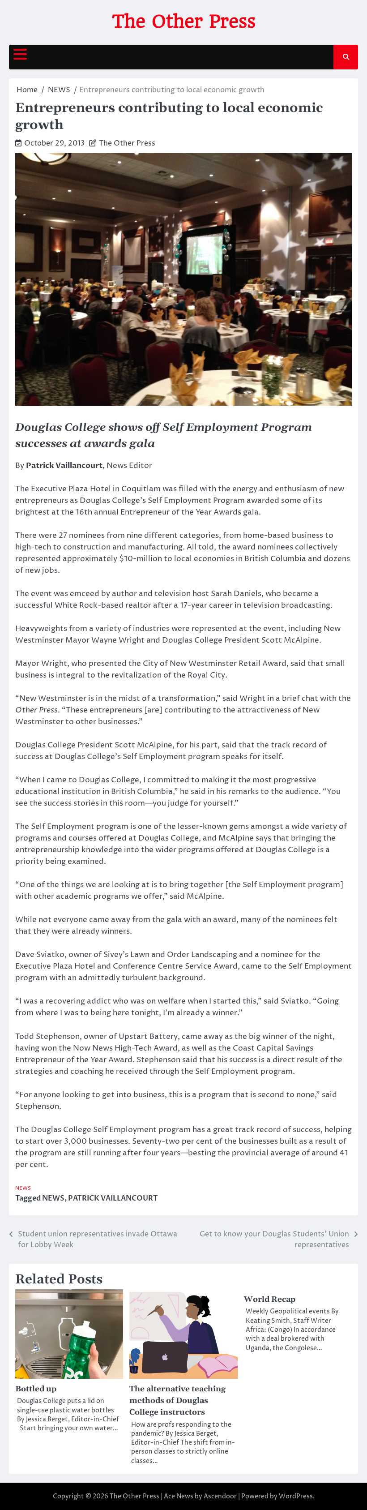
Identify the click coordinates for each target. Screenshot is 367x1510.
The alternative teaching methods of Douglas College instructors (177, 1400)
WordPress (296, 1496)
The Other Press (184, 21)
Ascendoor (220, 1496)
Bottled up (35, 1389)
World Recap (269, 1299)
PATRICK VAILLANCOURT (113, 1198)
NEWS (23, 1188)
